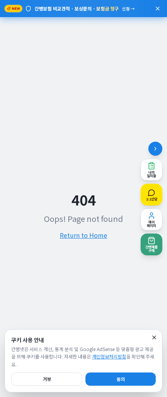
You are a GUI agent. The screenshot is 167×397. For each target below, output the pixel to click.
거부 (47, 379)
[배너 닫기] (157, 8)
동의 (121, 379)
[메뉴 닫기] (155, 149)
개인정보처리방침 (109, 356)
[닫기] (154, 337)
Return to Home (83, 235)
